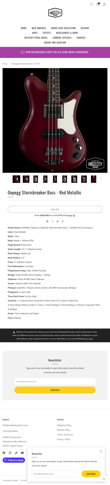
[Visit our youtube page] (22, 453)
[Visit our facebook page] (4, 453)
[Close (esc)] (101, 451)
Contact (81, 37)
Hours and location (55, 42)
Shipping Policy (64, 425)
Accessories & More (67, 32)
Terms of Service (65, 434)
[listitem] (55, 52)
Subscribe (91, 473)
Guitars (85, 28)
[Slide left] (9, 179)
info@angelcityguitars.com (15, 425)
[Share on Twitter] (57, 221)
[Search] (91, 4)
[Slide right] (100, 179)
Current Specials (62, 37)
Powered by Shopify (10, 480)
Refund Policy (63, 430)
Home (24, 28)
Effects (47, 32)
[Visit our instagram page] (10, 453)
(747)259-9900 (10, 431)
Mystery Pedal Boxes (36, 37)
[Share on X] (52, 221)
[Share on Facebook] (47, 221)
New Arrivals (39, 28)
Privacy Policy (63, 439)
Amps (35, 32)
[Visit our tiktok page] (16, 453)
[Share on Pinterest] (62, 221)
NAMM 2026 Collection (63, 28)
